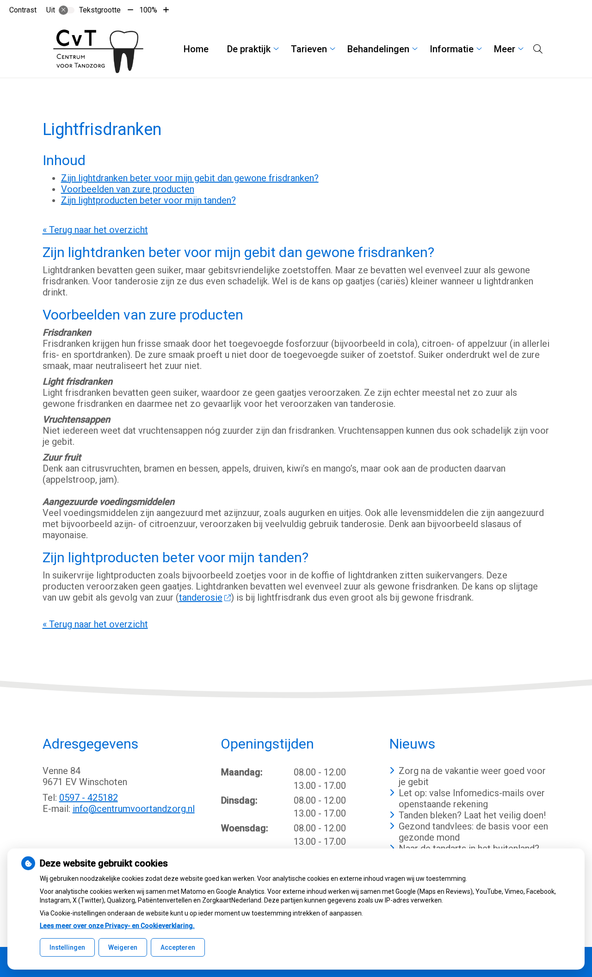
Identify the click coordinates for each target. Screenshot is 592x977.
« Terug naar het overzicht (95, 229)
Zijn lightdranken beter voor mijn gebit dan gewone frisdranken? (190, 178)
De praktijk (249, 49)
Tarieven (309, 49)
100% (148, 10)
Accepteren (177, 947)
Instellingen (67, 947)
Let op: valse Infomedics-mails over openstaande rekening (472, 798)
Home (196, 49)
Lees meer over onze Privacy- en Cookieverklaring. (117, 925)
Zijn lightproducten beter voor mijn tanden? (148, 200)
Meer (504, 49)
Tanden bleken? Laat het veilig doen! (472, 815)
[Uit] (66, 10)
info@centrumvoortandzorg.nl (134, 808)
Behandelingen (378, 49)
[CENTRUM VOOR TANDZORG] (98, 49)
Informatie (452, 49)
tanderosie (200, 597)
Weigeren (122, 947)
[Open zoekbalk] (537, 49)
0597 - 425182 (88, 797)
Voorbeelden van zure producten (127, 189)
